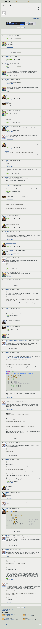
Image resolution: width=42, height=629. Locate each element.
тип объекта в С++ (7, 618)
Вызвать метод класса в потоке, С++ (10, 619)
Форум (22, 1)
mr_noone (7, 285)
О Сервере (2, 624)
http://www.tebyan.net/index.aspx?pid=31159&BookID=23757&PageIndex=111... (19, 357)
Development (7, 3)
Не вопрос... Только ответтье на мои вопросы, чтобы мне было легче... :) (16, 340)
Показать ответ (8, 60)
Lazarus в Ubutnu (6, 5)
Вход (39, 1)
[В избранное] (39, 7)
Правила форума (6, 624)
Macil (7, 578)
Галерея (16, 1)
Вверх (40, 624)
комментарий (7, 35)
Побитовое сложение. (36, 18)
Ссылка (3, 15)
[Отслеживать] (39, 10)
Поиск (30, 1)
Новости (13, 1)
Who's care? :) (7, 442)
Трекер (27, 1)
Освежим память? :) (8, 535)
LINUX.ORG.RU (5, 1)
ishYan (7, 38)
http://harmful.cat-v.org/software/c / (11, 243)
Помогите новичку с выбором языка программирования (7, 18)
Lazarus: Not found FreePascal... (9, 614)
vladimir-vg (8, 165)
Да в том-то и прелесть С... (9, 250)
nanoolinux (8, 59)
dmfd (7, 268)
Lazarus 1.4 (6, 615)
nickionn (7, 106)
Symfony (26, 614)
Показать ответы (9, 47)
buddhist (7, 98)
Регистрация (36, 1)
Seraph (7, 75)
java (25, 618)
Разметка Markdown (11, 624)
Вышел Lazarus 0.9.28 (28, 615)
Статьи (19, 1)
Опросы (24, 1)
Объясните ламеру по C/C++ (29, 619)
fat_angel (7, 122)
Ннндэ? (6, 257)
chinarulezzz (8, 173)
